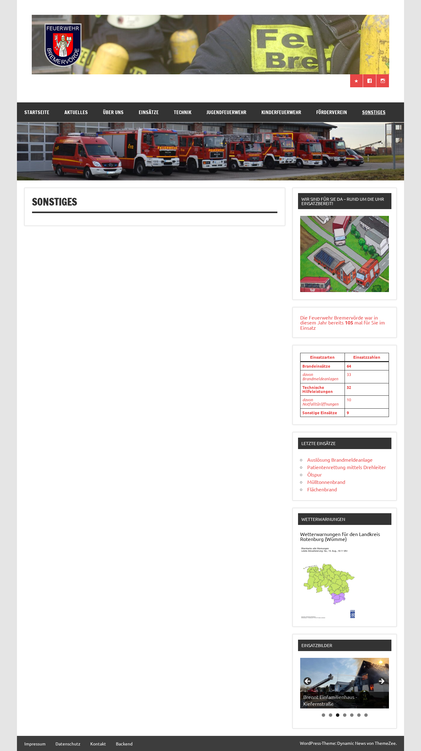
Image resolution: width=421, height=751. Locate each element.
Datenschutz (67, 743)
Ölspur (314, 474)
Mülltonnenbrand (326, 482)
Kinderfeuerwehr (281, 112)
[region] (344, 254)
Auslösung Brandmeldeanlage (340, 459)
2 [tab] (330, 715)
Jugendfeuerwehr (226, 112)
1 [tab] (323, 715)
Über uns (113, 112)
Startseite (36, 112)
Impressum (35, 743)
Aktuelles (76, 112)
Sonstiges (374, 112)
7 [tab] (366, 715)
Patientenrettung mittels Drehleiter (346, 467)
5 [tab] (352, 715)
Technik (182, 112)
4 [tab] (344, 715)
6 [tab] (359, 715)
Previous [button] (308, 681)
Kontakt (98, 743)
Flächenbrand (322, 489)
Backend (124, 743)
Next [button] (381, 681)
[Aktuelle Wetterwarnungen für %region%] (329, 616)
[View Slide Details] (344, 254)
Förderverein (331, 112)
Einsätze (149, 112)
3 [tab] (337, 715)
